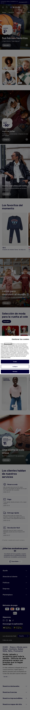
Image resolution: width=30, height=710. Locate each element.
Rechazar (15, 371)
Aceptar (15, 361)
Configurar (15, 366)
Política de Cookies (5, 357)
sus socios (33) (8, 343)
